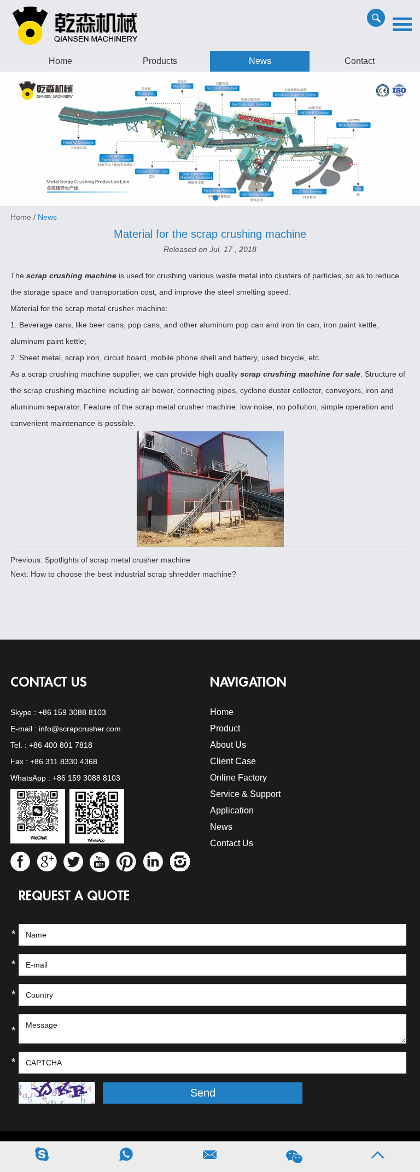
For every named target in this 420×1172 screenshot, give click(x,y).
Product (225, 728)
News (260, 61)
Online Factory (238, 777)
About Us (228, 744)
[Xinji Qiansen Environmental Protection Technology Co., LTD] (210, 138)
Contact (360, 61)
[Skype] (42, 1157)
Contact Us (48, 682)
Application (232, 810)
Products (160, 61)
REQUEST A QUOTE (74, 896)
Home (60, 61)
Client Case (233, 761)
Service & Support (245, 794)
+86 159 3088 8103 (72, 712)
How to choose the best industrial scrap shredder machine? (133, 574)
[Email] (210, 1157)
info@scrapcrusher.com (80, 728)
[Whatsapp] (126, 1157)
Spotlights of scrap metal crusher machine (117, 559)
